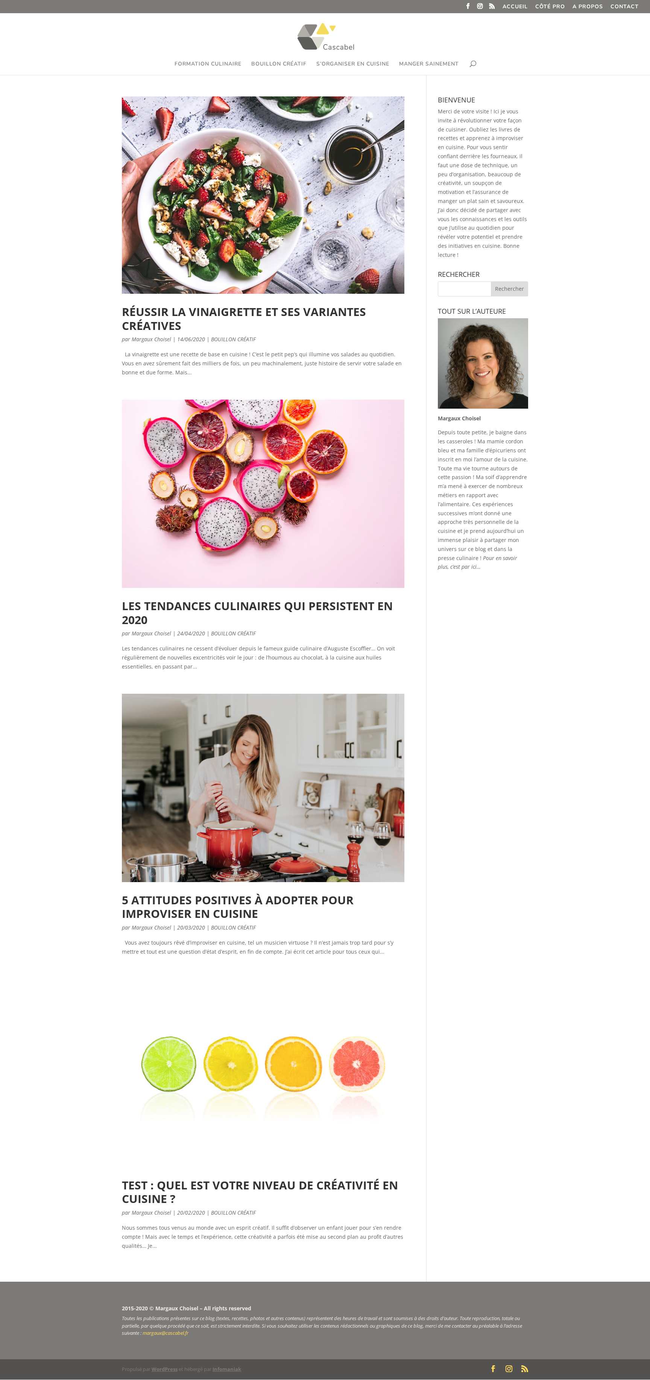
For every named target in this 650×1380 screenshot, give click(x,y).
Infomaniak (227, 1369)
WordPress (165, 1369)
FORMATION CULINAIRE (208, 64)
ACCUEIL (515, 7)
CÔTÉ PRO (550, 7)
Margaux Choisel (151, 339)
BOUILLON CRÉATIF (279, 64)
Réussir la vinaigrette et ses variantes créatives (244, 318)
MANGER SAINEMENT (429, 64)
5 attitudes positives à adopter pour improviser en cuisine (238, 906)
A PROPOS (588, 7)
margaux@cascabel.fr (165, 1333)
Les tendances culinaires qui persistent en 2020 (257, 612)
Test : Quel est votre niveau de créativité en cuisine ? (260, 1191)
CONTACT (625, 7)
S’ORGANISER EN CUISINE (352, 64)
